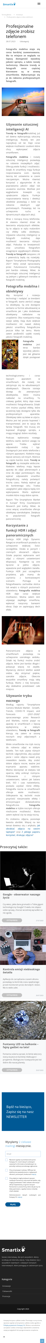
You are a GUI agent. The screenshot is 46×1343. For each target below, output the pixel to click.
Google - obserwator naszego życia (21, 896)
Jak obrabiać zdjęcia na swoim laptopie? (23, 828)
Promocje (6, 1296)
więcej (34, 1174)
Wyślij (13, 1204)
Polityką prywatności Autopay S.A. (14, 1325)
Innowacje (6, 1286)
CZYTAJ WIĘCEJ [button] (12, 920)
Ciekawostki (7, 1291)
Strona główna (6, 15)
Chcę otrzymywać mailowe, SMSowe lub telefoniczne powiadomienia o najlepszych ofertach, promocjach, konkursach (23, 1172)
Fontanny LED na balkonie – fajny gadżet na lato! (20, 1045)
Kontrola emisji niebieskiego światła (21, 970)
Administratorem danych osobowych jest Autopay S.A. (25, 1196)
